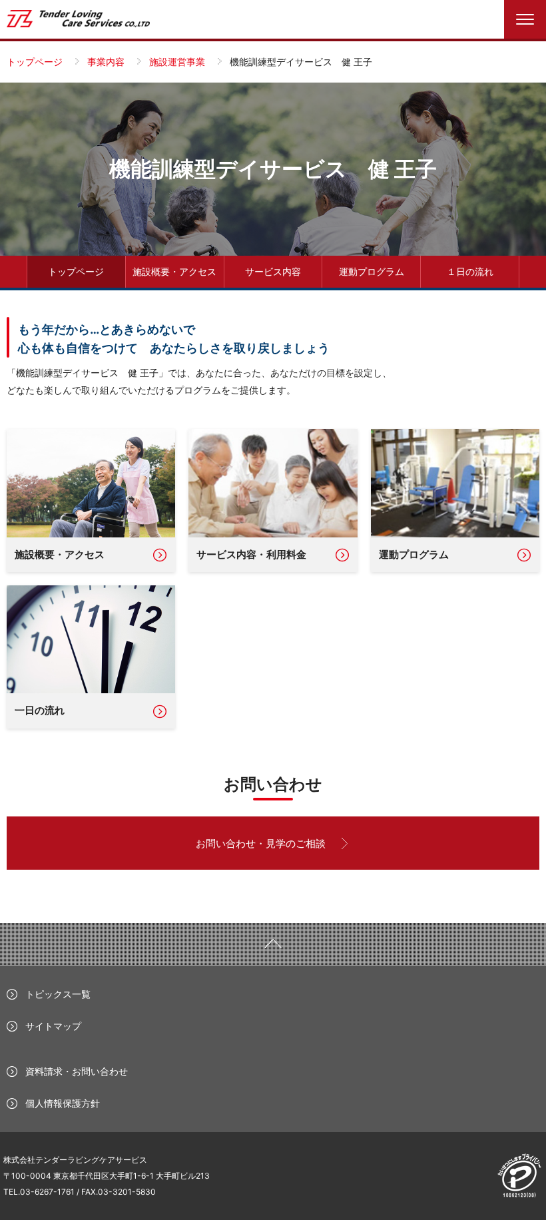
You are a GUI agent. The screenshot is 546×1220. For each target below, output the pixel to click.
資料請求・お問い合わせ (76, 1071)
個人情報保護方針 (62, 1103)
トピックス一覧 (58, 994)
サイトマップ (53, 1026)
